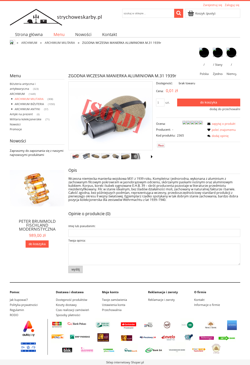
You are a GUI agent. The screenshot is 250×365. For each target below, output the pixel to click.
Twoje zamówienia (114, 300)
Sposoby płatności (68, 315)
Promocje (16, 129)
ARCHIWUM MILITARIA (29, 99)
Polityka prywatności (24, 305)
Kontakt (199, 300)
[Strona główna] (56, 17)
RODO (14, 315)
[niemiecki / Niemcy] (231, 53)
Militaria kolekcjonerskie (25, 119)
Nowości (15, 124)
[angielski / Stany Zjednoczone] (218, 53)
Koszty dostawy (66, 305)
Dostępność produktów (71, 300)
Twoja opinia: (77, 240)
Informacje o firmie (207, 305)
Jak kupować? (19, 300)
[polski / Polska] (204, 53)
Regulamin (17, 310)
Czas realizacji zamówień (72, 310)
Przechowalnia (111, 310)
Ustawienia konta (113, 305)
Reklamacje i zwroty (161, 300)
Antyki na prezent (21, 114)
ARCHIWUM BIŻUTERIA (29, 104)
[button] (152, 156)
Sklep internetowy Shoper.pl (125, 362)
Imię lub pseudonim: (82, 226)
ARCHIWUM (17, 94)
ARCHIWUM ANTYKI (27, 109)
